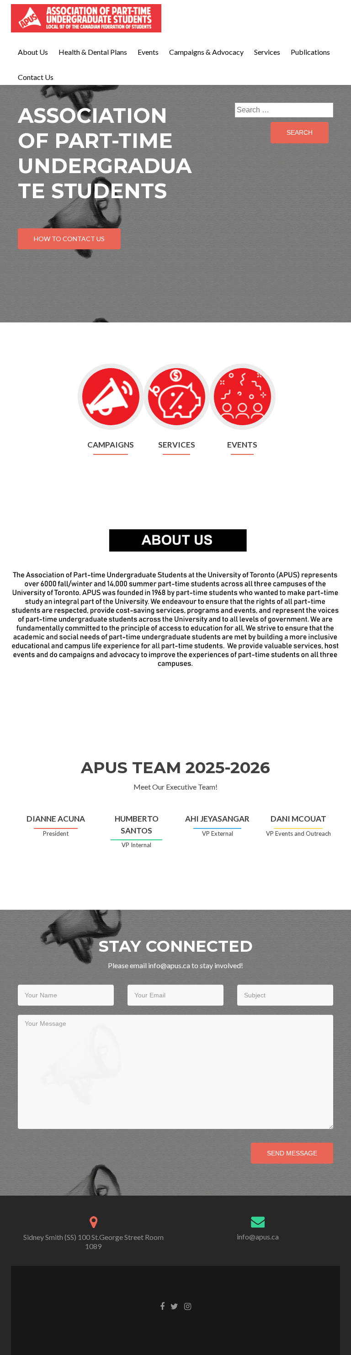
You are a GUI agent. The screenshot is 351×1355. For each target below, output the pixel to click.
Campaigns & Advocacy (206, 51)
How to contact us (69, 239)
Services (267, 51)
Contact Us (35, 77)
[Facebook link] (162, 1306)
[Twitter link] (174, 1306)
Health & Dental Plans (92, 51)
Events (148, 51)
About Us (33, 51)
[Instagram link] (187, 1306)
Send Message (292, 1153)
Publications (310, 51)
